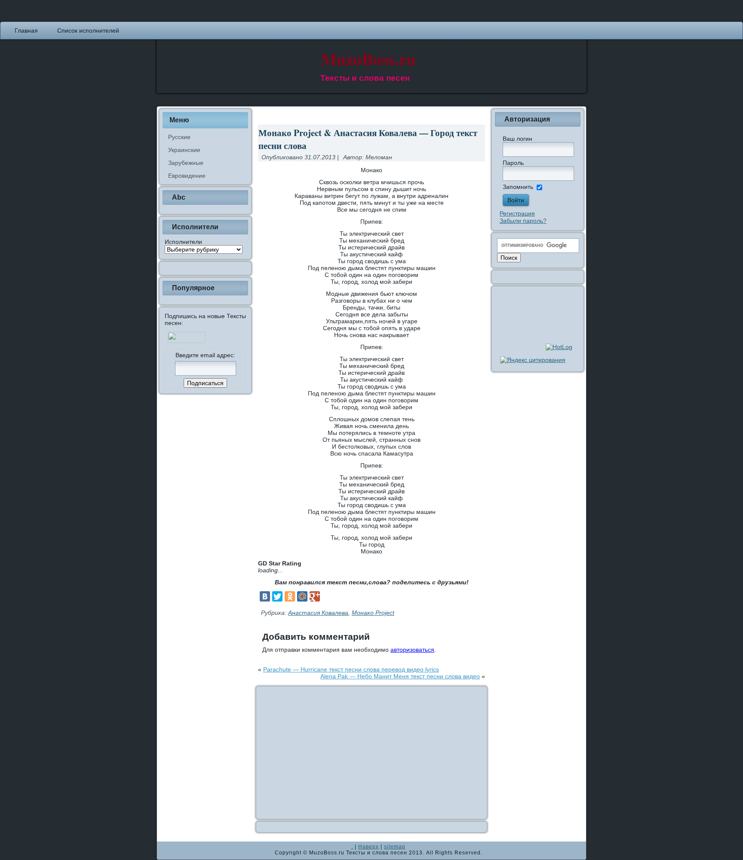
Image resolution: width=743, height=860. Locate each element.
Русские (179, 137)
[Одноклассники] (290, 596)
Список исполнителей (88, 30)
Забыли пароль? (523, 220)
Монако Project (373, 612)
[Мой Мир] (302, 596)
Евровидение (187, 175)
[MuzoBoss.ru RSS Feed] (166, 850)
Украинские (184, 149)
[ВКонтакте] (265, 596)
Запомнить (518, 186)
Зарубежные (185, 162)
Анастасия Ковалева (318, 612)
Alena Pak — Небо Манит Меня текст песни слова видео (400, 676)
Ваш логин (517, 138)
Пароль (513, 162)
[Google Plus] (315, 596)
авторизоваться (412, 649)
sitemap (394, 847)
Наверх (368, 847)
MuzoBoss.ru (368, 58)
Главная (26, 30)
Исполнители (183, 241)
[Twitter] (277, 596)
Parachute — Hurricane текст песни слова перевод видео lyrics (351, 669)
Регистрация (517, 213)
